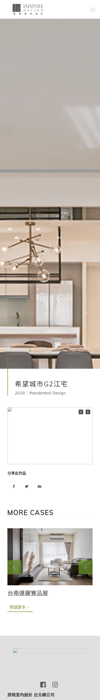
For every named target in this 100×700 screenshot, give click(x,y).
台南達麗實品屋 (27, 593)
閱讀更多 (18, 607)
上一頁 (14, 567)
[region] (50, 435)
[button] (88, 412)
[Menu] (92, 9)
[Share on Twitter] (26, 486)
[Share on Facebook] (13, 486)
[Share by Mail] (39, 486)
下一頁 (86, 567)
